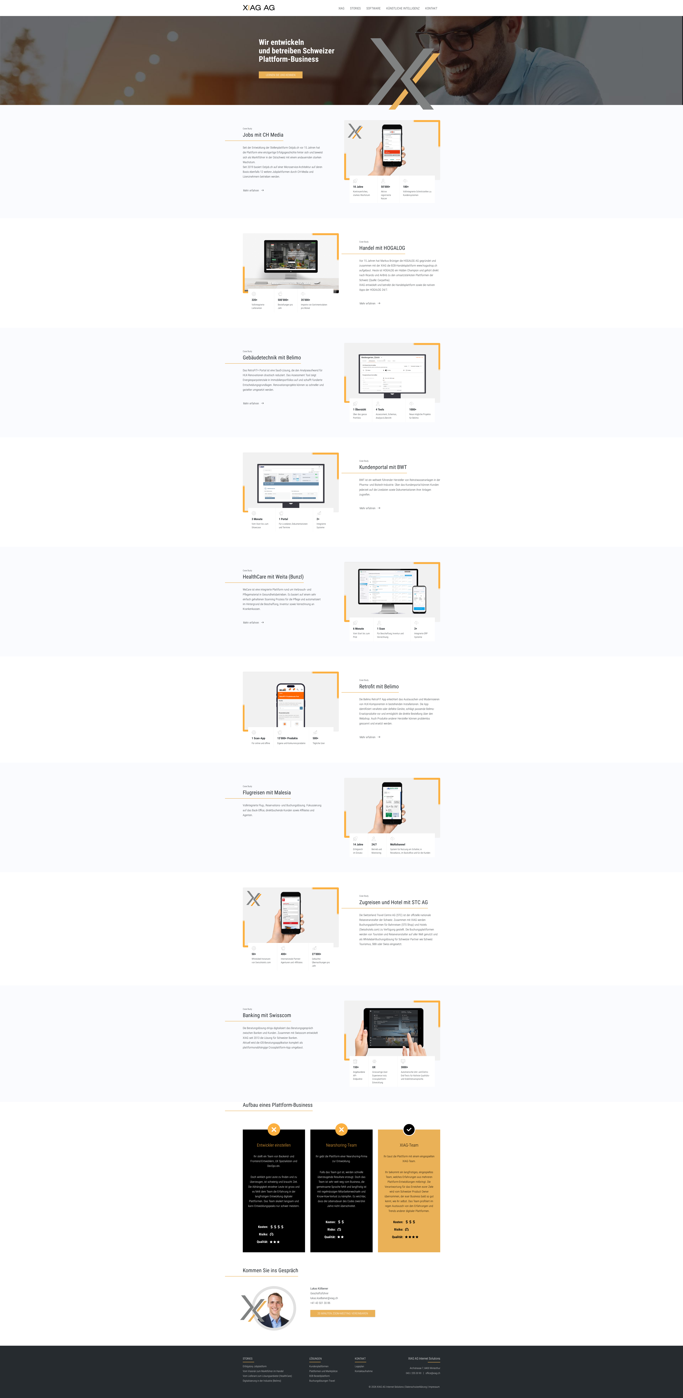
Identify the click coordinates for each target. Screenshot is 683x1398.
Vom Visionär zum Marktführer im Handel (263, 1371)
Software (373, 8)
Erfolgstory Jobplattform (255, 1366)
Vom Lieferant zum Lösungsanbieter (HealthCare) (267, 1376)
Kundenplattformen (319, 1366)
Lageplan (359, 1366)
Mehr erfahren (251, 190)
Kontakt (431, 8)
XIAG (341, 8)
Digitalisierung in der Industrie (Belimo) (262, 1380)
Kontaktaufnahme (364, 1371)
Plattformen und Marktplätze (323, 1371)
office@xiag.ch (433, 1373)
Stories (355, 8)
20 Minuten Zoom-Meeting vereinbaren (342, 1313)
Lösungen (315, 1358)
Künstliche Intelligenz (403, 8)
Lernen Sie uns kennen (280, 75)
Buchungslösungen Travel (322, 1380)
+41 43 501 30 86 (320, 1303)
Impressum (434, 1386)
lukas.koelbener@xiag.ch (324, 1298)
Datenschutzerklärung (416, 1386)
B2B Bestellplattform (319, 1376)
